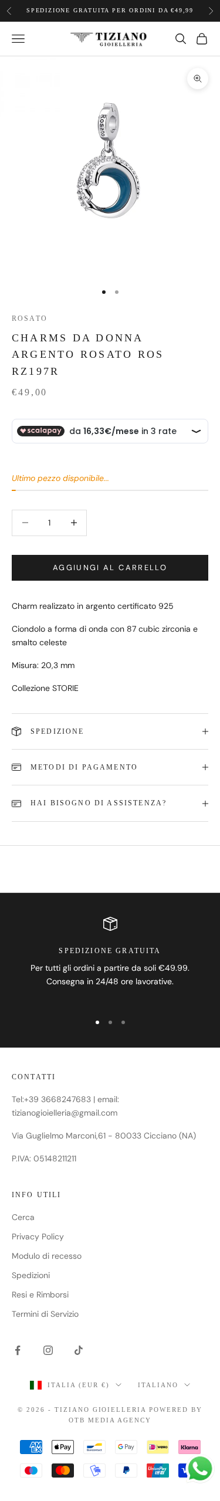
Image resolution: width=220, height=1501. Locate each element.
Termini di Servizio (45, 1314)
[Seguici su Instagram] (48, 1350)
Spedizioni (31, 1275)
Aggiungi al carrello (110, 567)
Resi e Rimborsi (40, 1294)
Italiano (158, 1384)
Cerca (23, 1217)
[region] (110, 959)
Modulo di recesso (47, 1256)
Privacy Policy (38, 1236)
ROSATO (30, 318)
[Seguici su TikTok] (78, 1350)
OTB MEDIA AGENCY (110, 1420)
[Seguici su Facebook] (17, 1350)
